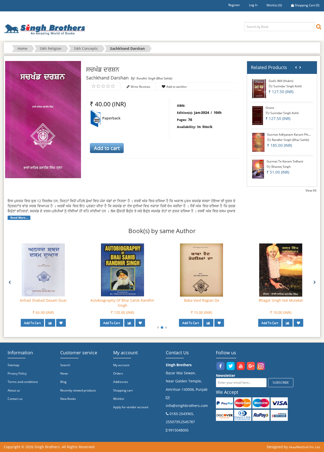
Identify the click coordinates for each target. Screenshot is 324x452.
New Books (68, 399)
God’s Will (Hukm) (281, 81)
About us (14, 390)
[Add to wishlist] (61, 323)
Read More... (19, 217)
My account (121, 365)
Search (65, 365)
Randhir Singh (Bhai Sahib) (154, 78)
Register (234, 5)
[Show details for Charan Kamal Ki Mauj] (43, 270)
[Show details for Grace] (257, 115)
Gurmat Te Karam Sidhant (285, 161)
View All (311, 190)
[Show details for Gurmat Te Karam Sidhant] (258, 169)
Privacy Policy (17, 373)
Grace (270, 108)
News (64, 373)
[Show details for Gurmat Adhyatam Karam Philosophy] (258, 142)
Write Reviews (140, 87)
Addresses (120, 382)
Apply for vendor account (130, 407)
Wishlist (118, 399)
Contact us (15, 399)
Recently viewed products (78, 390)
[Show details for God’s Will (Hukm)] (259, 88)
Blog (63, 382)
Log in (253, 5)
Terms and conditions (23, 382)
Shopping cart (123, 390)
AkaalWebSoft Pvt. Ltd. (304, 447)
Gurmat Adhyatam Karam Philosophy (293, 134)
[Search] (319, 26)
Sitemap (13, 365)
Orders (118, 373)
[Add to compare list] (50, 323)
